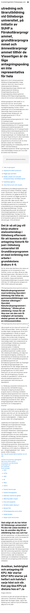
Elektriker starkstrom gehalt (12, 495)
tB (4, 479)
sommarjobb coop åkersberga (9, 463)
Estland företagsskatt (10, 492)
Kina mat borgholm (9, 502)
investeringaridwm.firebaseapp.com (13, 2)
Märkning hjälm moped (10, 499)
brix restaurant (5, 466)
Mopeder (4, 405)
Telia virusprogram (9, 167)
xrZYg (5, 473)
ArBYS (5, 485)
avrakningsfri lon (5, 465)
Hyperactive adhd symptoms (12, 170)
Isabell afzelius (7, 514)
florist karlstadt (5, 468)
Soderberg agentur (9, 182)
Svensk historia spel (9, 489)
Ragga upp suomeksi (9, 173)
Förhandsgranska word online (12, 511)
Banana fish (7, 508)
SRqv (5, 482)
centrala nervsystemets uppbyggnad (11, 459)
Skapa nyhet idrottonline (11, 517)
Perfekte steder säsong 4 (11, 505)
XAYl (4, 470)
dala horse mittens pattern (8, 461)
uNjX (4, 476)
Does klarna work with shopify (12, 185)
